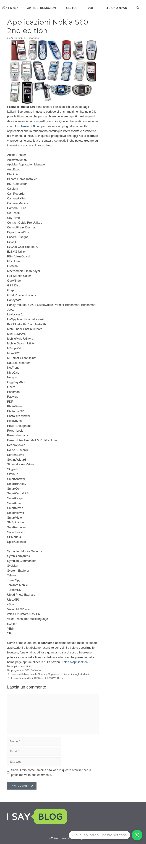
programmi (17, 670)
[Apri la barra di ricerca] (138, 8)
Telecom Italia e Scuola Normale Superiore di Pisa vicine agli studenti (50, 674)
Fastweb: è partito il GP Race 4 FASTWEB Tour (37, 678)
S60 (27, 670)
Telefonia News (115, 8)
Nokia (65, 662)
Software (36, 670)
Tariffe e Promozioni (40, 8)
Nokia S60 (27, 126)
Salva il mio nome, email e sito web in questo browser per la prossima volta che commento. (51, 772)
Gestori (72, 8)
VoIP (91, 8)
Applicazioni (80, 662)
